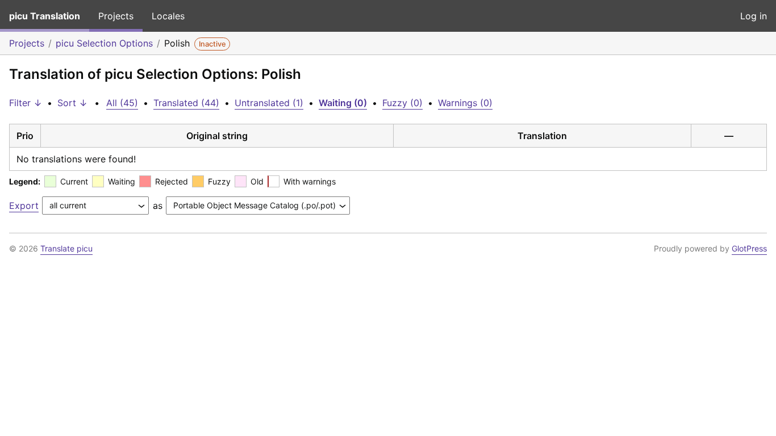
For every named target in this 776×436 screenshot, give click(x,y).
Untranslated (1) (269, 102)
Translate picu (66, 248)
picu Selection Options (104, 43)
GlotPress (749, 248)
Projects (115, 16)
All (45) (122, 102)
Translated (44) (186, 102)
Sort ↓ (72, 102)
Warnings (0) (465, 102)
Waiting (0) (343, 102)
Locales (168, 16)
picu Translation (44, 16)
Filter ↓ (25, 102)
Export (24, 205)
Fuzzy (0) (402, 102)
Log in (753, 16)
